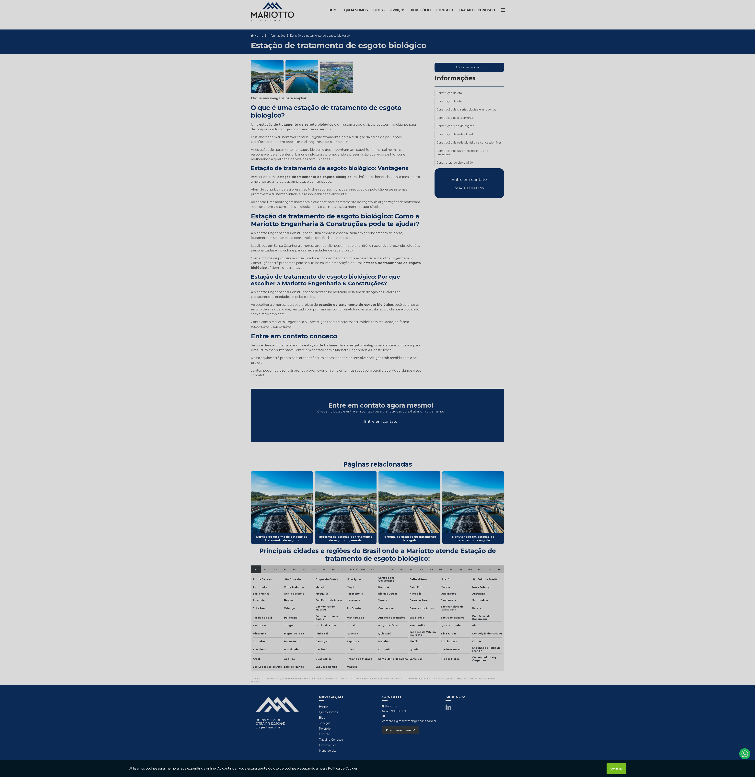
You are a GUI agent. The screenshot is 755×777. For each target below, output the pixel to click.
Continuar (616, 768)
